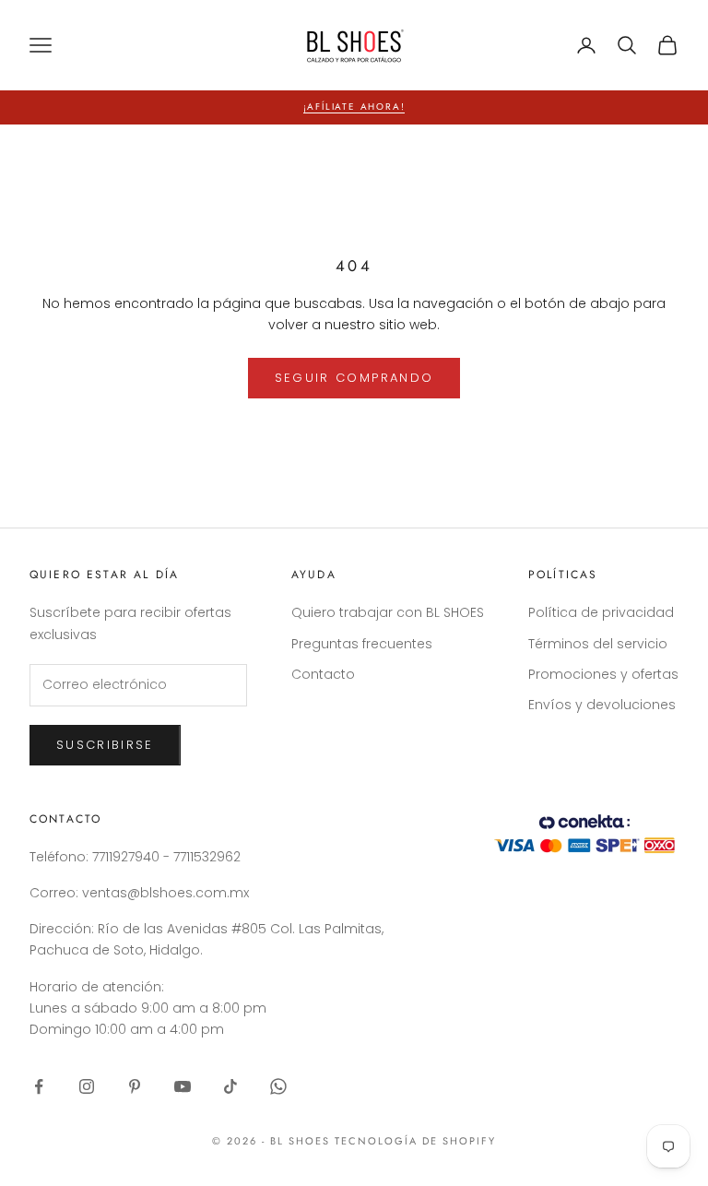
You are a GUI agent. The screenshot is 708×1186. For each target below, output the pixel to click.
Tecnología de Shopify (415, 1140)
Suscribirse (105, 744)
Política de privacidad (601, 612)
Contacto (323, 674)
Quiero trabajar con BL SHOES (387, 612)
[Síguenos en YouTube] (182, 1086)
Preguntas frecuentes (361, 644)
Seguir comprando (354, 377)
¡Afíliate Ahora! (354, 106)
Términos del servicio (597, 644)
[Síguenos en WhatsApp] (278, 1086)
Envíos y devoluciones (602, 704)
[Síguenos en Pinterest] (134, 1086)
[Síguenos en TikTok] (230, 1086)
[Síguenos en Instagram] (86, 1086)
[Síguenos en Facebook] (39, 1086)
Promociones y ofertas (603, 674)
